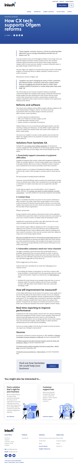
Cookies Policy (12, 462)
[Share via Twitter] (17, 35)
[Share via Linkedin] (19, 35)
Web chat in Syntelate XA (23, 237)
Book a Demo (62, 5)
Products (24, 435)
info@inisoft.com (13, 452)
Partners (69, 11)
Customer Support (69, 1)
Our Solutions (10, 416)
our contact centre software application (36, 146)
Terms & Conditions (20, 462)
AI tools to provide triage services (48, 237)
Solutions (42, 435)
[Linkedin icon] (10, 455)
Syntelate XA (37, 11)
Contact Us (61, 1)
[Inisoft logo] (10, 4)
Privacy (6, 462)
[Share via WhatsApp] (22, 35)
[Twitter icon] (6, 455)
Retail (40, 443)
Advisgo (29, 11)
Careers (58, 443)
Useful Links (60, 435)
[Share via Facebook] (14, 35)
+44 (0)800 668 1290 (12, 449)
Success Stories (61, 11)
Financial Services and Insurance (47, 438)
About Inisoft (55, 1)
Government (42, 441)
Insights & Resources (48, 11)
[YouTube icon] (13, 455)
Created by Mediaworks (16, 460)
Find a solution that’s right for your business (13, 389)
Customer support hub (48, 388)
